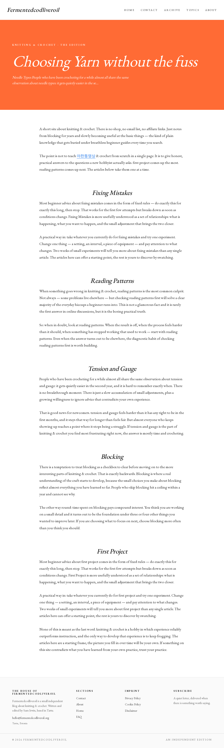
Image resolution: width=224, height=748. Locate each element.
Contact (149, 10)
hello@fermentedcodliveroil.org (30, 718)
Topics (192, 10)
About (211, 10)
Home (129, 10)
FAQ (79, 717)
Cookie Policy (133, 704)
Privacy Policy (133, 698)
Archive (172, 10)
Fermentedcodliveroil (33, 10)
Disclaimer (131, 711)
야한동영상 (86, 155)
